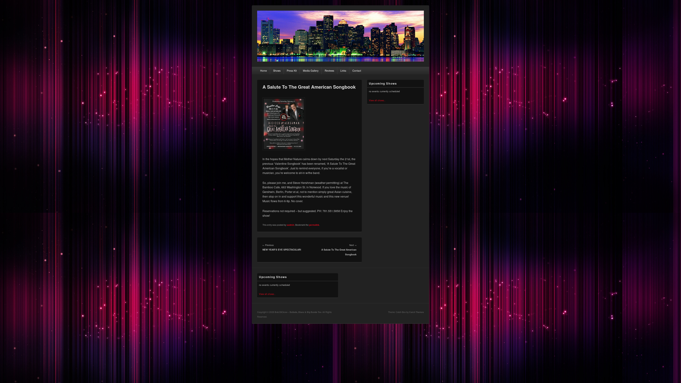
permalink (314, 224)
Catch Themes (416, 312)
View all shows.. (377, 100)
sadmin (290, 224)
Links (343, 70)
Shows (277, 70)
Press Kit (292, 70)
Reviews (329, 70)
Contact (356, 70)
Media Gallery (311, 70)
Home (263, 70)
